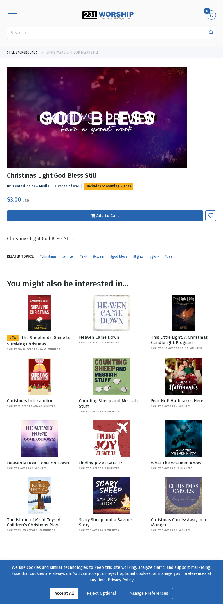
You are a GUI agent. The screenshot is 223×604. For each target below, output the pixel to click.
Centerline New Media (31, 186)
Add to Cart (107, 215)
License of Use (67, 186)
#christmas (48, 256)
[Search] (211, 33)
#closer (99, 256)
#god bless (118, 256)
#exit (83, 256)
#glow (154, 256)
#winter (68, 256)
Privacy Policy (121, 580)
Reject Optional (101, 593)
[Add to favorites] (210, 215)
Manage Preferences (149, 593)
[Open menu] (12, 15)
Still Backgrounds (22, 52)
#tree (169, 256)
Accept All (64, 593)
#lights (138, 256)
